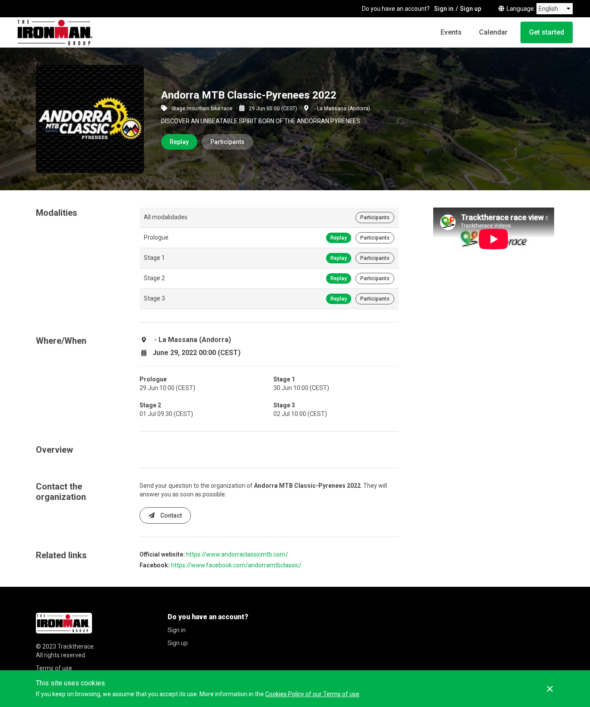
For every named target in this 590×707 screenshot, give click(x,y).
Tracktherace (75, 646)
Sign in (444, 8)
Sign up (470, 8)
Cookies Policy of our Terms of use (312, 694)
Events (451, 32)
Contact (170, 515)
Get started (546, 32)
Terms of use (54, 668)
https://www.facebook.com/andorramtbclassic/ (236, 565)
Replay (179, 141)
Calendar (493, 32)
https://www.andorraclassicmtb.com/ (237, 554)
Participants (227, 141)
